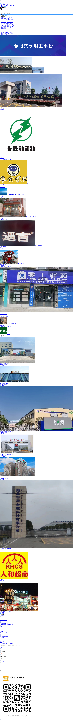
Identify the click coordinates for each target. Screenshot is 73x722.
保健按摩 (2, 19)
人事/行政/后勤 (7, 17)
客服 (4, 17)
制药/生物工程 (6, 32)
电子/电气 (8, 28)
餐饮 (11, 17)
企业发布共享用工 (3, 643)
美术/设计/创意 (7, 24)
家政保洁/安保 (3, 22)
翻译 (5, 27)
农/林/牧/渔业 (7, 33)
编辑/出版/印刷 (8, 27)
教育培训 (6, 26)
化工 (11, 24)
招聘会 (15, 5)
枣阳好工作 (9, 645)
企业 (11, 5)
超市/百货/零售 (7, 18)
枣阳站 (1, 4)
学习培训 (5, 34)
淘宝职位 (2, 24)
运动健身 (6, 19)
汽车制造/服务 (10, 23)
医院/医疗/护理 (4, 31)
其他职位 (9, 34)
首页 (3, 5)
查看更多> (2, 109)
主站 (1, 5)
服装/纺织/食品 (9, 31)
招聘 (5, 5)
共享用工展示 (10, 643)
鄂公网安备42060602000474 (5, 647)
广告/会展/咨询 (8, 25)
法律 (3, 27)
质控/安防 (11, 32)
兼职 (7, 5)
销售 (2, 17)
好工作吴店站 (5, 4)
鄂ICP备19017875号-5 (16, 645)
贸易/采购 (6, 23)
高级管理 (2, 33)
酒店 (3, 18)
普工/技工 (10, 19)
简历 (9, 5)
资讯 (13, 5)
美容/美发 (11, 18)
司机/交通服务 (9, 22)
